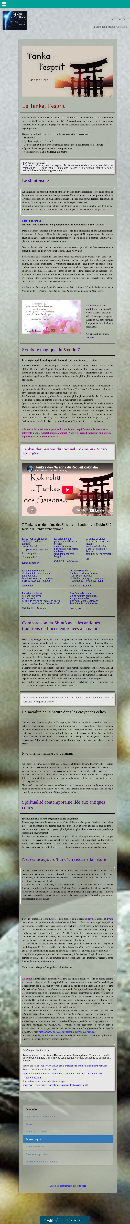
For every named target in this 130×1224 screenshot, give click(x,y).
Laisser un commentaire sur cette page (67, 1186)
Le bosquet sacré (35, 1146)
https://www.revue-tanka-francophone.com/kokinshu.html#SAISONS (74, 1065)
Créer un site (74, 1220)
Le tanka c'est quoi (36, 1131)
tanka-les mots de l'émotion (40, 1116)
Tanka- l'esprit (33, 1139)
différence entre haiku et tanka (42, 1161)
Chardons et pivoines (37, 1154)
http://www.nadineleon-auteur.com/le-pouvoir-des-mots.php (67, 1032)
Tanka (29, 1124)
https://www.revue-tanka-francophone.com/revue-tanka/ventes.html (55, 1085)
